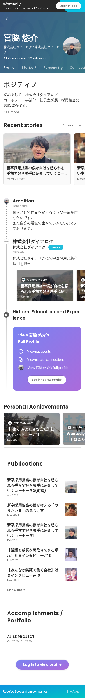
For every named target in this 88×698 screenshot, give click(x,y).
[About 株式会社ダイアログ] (6, 241)
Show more (72, 125)
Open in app (68, 6)
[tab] (9, 67)
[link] (45, 285)
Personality (53, 67)
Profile (9, 67)
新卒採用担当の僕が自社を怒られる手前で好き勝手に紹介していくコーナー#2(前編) (44, 288)
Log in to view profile (47, 380)
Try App (73, 691)
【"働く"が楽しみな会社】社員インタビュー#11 (30, 432)
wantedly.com (37, 280)
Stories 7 (29, 67)
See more (11, 112)
